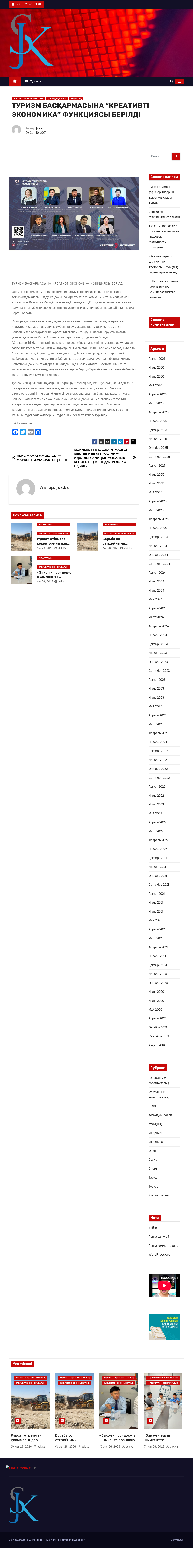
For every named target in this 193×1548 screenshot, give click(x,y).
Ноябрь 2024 (158, 546)
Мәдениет (155, 1133)
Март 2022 (156, 831)
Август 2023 (157, 680)
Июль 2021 (156, 902)
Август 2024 (157, 572)
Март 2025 (156, 510)
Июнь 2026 (156, 376)
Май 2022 (155, 813)
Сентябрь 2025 (159, 457)
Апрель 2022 (157, 822)
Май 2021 (155, 920)
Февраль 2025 (159, 519)
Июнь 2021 (156, 911)
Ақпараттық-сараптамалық (46, 524)
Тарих (153, 1177)
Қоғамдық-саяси (57, 98)
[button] (171, 81)
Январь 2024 (158, 635)
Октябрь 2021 (158, 876)
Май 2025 (155, 492)
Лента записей (159, 1236)
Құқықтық (76, 98)
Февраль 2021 (158, 947)
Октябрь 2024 (158, 555)
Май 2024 (155, 599)
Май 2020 (155, 1009)
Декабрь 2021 (158, 858)
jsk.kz (40, 128)
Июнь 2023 (156, 697)
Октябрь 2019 (158, 1027)
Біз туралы (33, 81)
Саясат (154, 1159)
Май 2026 (155, 385)
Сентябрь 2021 (159, 884)
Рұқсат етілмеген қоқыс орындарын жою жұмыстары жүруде (26, 1442)
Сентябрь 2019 (159, 1036)
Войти (153, 1228)
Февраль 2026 (159, 412)
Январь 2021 (157, 956)
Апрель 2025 (158, 501)
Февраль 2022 (158, 840)
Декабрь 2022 (158, 751)
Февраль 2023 (158, 733)
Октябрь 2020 (158, 983)
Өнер (152, 1151)
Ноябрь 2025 (158, 439)
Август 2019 (157, 1045)
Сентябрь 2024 (159, 564)
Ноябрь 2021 (157, 867)
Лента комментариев (163, 1246)
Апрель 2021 (157, 929)
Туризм (154, 1186)
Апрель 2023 (157, 715)
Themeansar (77, 1540)
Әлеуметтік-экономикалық (28, 98)
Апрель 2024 (158, 608)
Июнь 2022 (156, 804)
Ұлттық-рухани (159, 1195)
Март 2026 (156, 403)
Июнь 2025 (156, 483)
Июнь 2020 (156, 1001)
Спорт (153, 1168)
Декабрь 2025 (158, 430)
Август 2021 (157, 893)
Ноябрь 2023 (158, 653)
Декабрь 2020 (158, 965)
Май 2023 (155, 706)
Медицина (156, 1142)
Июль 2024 (156, 581)
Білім (152, 1106)
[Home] (15, 81)
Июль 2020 (156, 992)
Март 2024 (156, 617)
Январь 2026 (158, 421)
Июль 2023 (156, 688)
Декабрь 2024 (158, 537)
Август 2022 (157, 786)
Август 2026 (157, 359)
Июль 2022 (156, 795)
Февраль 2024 (159, 626)
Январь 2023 (158, 742)
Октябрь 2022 (158, 769)
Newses (56, 1540)
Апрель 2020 (158, 1018)
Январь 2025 (158, 528)
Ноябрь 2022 (158, 760)
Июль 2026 (156, 367)
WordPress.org (159, 1254)
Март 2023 (156, 724)
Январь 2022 (158, 849)
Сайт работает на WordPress (26, 1540)
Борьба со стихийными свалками (114, 543)
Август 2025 (157, 465)
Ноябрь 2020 (158, 974)
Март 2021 (156, 938)
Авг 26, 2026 (45, 548)
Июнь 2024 (156, 590)
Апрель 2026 (158, 394)
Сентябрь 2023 (159, 671)
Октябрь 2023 (158, 662)
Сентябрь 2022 (159, 778)
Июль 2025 (156, 474)
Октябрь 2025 (158, 448)
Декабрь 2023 (158, 644)
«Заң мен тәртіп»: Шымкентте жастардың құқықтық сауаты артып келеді (163, 1442)
